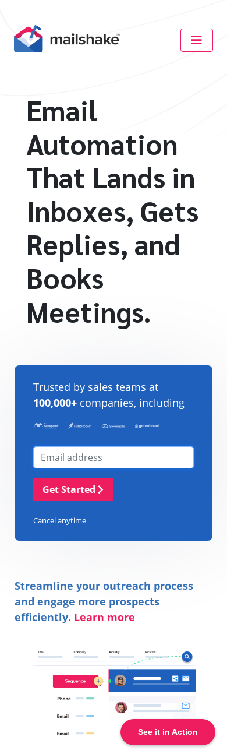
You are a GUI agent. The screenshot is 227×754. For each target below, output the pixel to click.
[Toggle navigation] (196, 40)
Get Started (70, 489)
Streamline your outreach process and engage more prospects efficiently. (104, 601)
